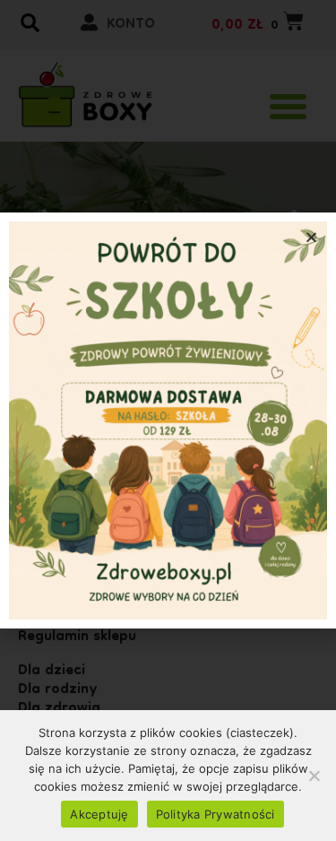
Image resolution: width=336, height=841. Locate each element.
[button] (311, 237)
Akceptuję (99, 814)
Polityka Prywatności (215, 814)
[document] (168, 420)
